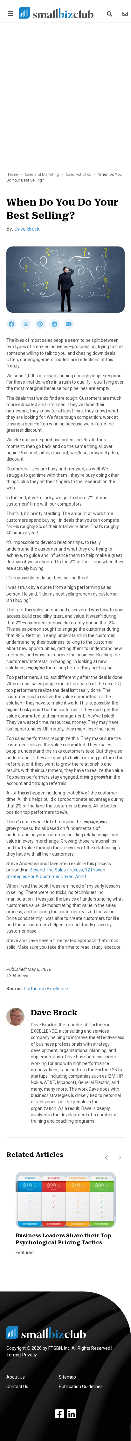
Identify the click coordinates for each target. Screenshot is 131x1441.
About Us (15, 1377)
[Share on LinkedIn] (56, 327)
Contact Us (17, 1386)
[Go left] (106, 1157)
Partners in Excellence (45, 988)
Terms (12, 1354)
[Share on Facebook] (13, 327)
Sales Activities (78, 174)
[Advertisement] (65, 100)
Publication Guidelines (81, 1386)
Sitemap (67, 1377)
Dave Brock (27, 229)
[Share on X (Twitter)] (28, 327)
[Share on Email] (70, 327)
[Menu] (9, 13)
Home (13, 174)
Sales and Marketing (42, 174)
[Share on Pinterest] (42, 327)
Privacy (29, 1354)
